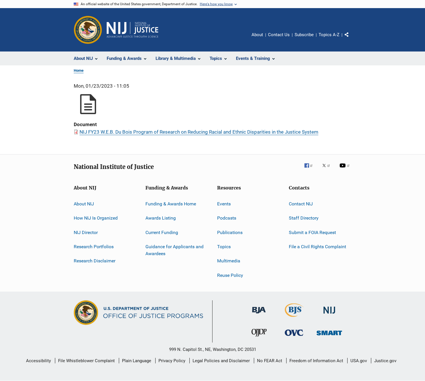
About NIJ (84, 204)
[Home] (132, 30)
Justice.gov (385, 360)
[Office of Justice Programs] (88, 30)
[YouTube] (345, 169)
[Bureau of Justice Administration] (259, 314)
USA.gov (358, 360)
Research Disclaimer (94, 261)
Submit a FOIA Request (312, 232)
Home (79, 70)
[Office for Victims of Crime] (294, 337)
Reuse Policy (230, 275)
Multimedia (228, 261)
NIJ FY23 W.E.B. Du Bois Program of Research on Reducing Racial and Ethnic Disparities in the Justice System (199, 132)
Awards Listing (160, 218)
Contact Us (279, 34)
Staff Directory (304, 218)
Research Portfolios (94, 246)
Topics (224, 246)
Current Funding (161, 232)
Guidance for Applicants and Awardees (174, 250)
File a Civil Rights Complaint (317, 246)
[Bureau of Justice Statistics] (294, 318)
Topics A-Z (329, 34)
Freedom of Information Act (316, 360)
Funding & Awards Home (170, 204)
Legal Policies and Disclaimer (221, 360)
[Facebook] (310, 169)
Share (351, 38)
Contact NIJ (301, 204)
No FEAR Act (269, 360)
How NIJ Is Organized (96, 218)
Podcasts (226, 218)
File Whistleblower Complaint (86, 360)
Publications (230, 232)
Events (224, 204)
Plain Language (136, 360)
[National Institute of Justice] (329, 314)
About (257, 34)
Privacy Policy (171, 360)
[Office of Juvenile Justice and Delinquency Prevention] (259, 338)
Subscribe (304, 34)
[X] (328, 169)
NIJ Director (86, 232)
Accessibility (38, 360)
